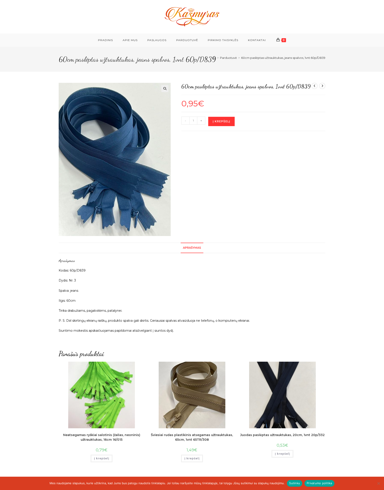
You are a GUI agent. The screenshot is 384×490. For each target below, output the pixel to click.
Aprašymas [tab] (192, 247)
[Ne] (378, 483)
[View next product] (322, 86)
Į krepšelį (221, 121)
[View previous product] (314, 86)
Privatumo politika (319, 483)
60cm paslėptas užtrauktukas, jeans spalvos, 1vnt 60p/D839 (283, 58)
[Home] (214, 58)
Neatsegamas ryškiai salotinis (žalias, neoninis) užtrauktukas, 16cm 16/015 (101, 437)
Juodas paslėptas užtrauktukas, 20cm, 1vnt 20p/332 (282, 435)
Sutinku (294, 483)
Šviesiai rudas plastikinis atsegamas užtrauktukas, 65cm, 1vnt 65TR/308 (192, 437)
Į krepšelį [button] (101, 458)
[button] (164, 88)
